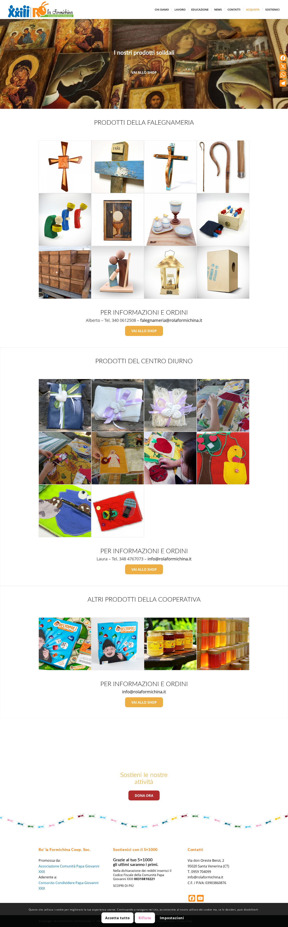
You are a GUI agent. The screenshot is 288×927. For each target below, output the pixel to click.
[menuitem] (162, 9)
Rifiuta (145, 918)
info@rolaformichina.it (169, 559)
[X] (283, 66)
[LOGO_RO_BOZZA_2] (40, 9)
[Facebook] (283, 58)
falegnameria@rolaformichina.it (171, 320)
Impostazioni (172, 918)
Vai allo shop (144, 72)
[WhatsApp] (283, 75)
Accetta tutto (117, 918)
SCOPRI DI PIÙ (123, 885)
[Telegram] (283, 83)
